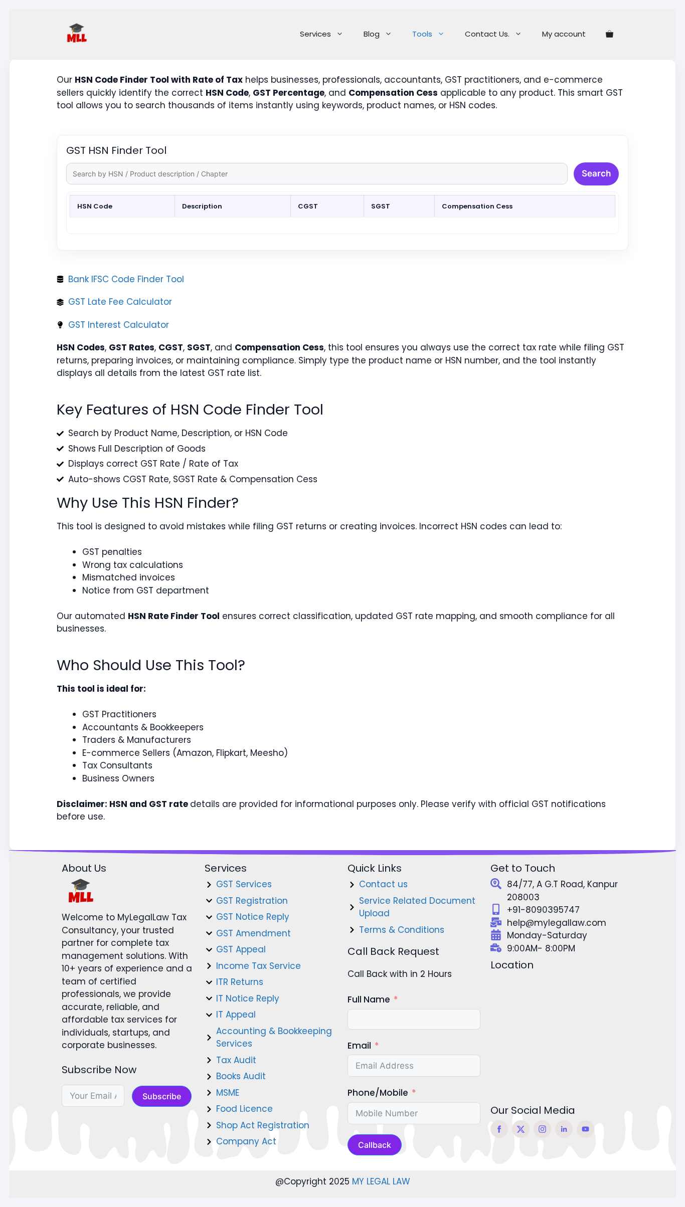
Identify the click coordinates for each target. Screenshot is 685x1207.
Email (359, 1046)
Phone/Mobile (378, 1093)
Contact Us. (487, 34)
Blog (372, 34)
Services (315, 34)
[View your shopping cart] (609, 34)
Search (596, 173)
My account (564, 34)
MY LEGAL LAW (381, 1181)
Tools (422, 34)
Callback (374, 1145)
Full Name (369, 999)
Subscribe (161, 1096)
